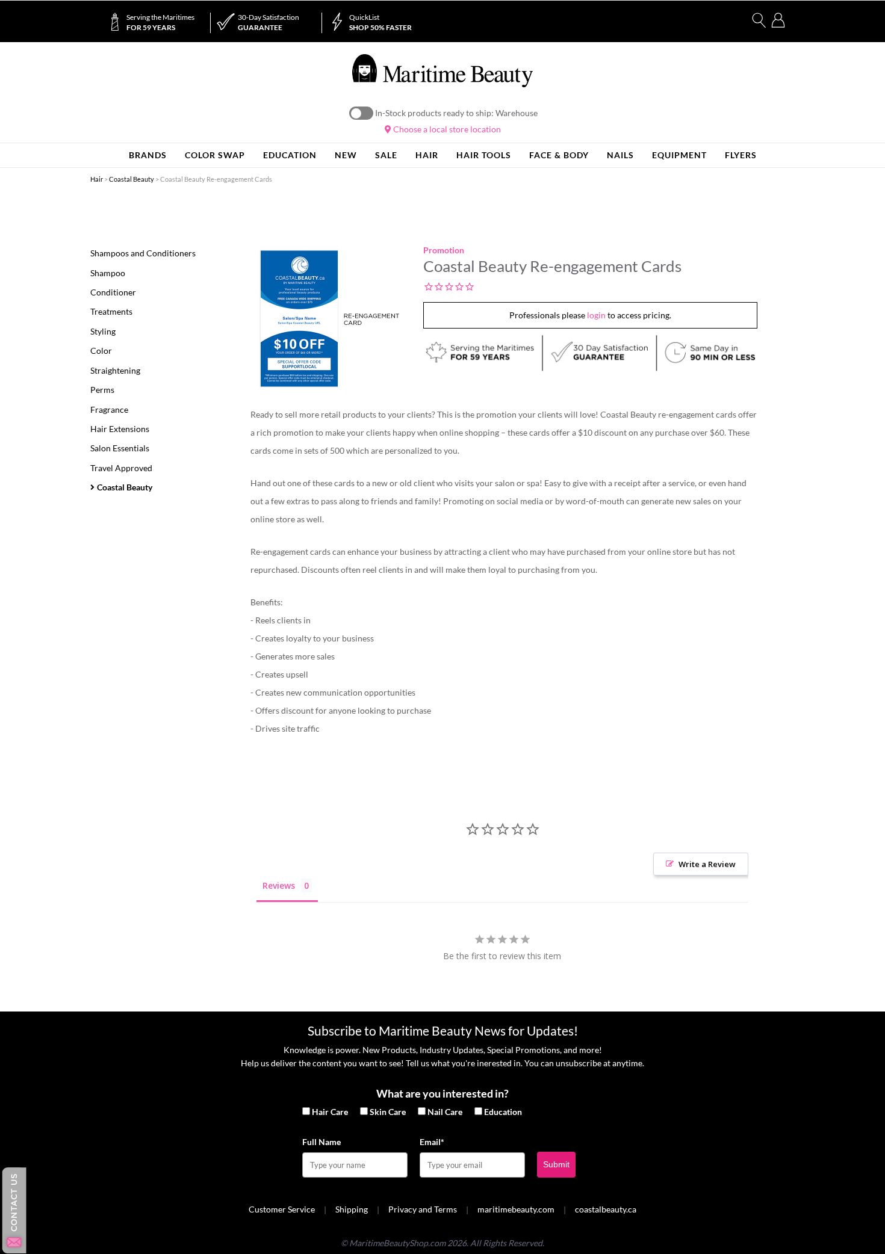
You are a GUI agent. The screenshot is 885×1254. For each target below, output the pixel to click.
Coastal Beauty (131, 179)
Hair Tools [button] (483, 155)
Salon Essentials (119, 448)
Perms (102, 390)
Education (503, 1112)
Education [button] (290, 155)
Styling (103, 331)
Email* (432, 1142)
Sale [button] (386, 155)
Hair (96, 179)
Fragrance (109, 409)
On (361, 113)
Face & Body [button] (559, 155)
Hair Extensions (119, 429)
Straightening (115, 370)
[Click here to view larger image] (329, 319)
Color (101, 350)
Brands (148, 155)
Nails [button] (620, 155)
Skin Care (388, 1112)
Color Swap (215, 155)
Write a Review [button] (707, 864)
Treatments (111, 311)
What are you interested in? (442, 1093)
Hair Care (330, 1112)
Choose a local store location (446, 129)
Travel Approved (121, 468)
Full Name (321, 1142)
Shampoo (107, 273)
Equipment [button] (679, 155)
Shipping (351, 1209)
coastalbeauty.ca (605, 1209)
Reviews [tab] (278, 885)
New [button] (346, 155)
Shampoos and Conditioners (143, 253)
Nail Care (444, 1112)
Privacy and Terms (422, 1209)
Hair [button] (426, 155)
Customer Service (282, 1209)
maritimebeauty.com (515, 1209)
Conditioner (113, 292)
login (596, 315)
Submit (556, 1164)
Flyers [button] (741, 155)
